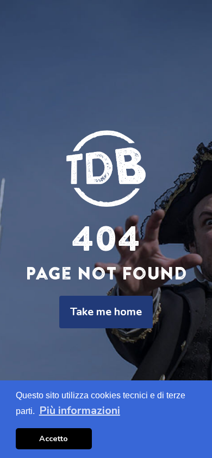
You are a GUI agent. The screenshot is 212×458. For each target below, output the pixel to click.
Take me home (106, 311)
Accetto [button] (53, 438)
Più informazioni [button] (79, 410)
